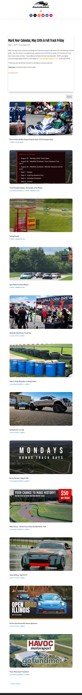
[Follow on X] (35, 15)
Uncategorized (24, 45)
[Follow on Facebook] (31, 15)
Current (12, 142)
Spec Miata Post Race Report (19, 285)
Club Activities (14, 336)
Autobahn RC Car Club (17, 430)
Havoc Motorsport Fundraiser (19, 672)
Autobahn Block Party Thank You (20, 333)
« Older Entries (15, 684)
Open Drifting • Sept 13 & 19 (18, 575)
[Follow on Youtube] (43, 15)
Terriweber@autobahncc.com (48, 59)
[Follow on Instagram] (39, 15)
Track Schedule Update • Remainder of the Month (26, 188)
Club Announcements (17, 191)
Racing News (20, 142)
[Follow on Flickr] (51, 15)
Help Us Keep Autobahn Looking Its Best (23, 381)
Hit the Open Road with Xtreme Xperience (23, 623)
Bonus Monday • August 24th (19, 478)
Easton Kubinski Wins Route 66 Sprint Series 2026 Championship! (31, 139)
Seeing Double (14, 236)
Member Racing (35, 191)
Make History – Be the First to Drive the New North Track (28, 527)
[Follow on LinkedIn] (47, 15)
